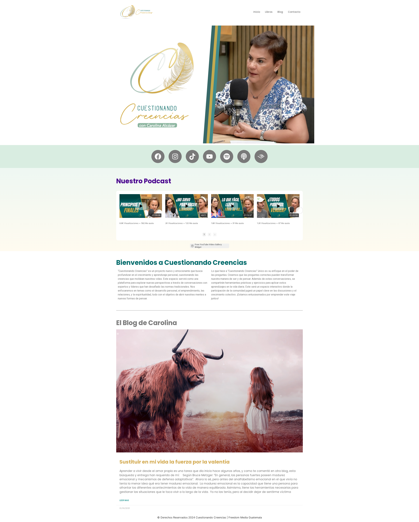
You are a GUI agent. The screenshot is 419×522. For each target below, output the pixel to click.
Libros (269, 12)
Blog (280, 12)
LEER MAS (124, 500)
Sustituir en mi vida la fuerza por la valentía (174, 461)
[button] (119, 210)
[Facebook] (157, 156)
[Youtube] (209, 156)
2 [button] (209, 234)
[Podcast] (243, 156)
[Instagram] (175, 156)
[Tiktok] (192, 156)
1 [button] (204, 234)
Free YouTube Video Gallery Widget (208, 246)
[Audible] (261, 156)
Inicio (256, 12)
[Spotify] (226, 156)
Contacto (294, 12)
